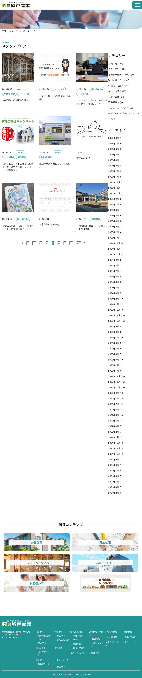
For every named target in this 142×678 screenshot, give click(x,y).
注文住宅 (58, 631)
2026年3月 (113, 165)
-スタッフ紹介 (78, 647)
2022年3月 (113, 426)
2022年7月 (113, 404)
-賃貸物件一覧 (43, 663)
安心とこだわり (77, 653)
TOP (4, 31)
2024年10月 (114, 254)
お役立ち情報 (111, 631)
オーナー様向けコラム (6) (121, 74)
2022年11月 (114, 381)
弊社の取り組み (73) (118, 85)
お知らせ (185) (115, 63)
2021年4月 (113, 487)
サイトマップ (130, 642)
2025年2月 (113, 232)
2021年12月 (114, 442)
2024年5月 (113, 282)
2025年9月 (113, 198)
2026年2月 (113, 171)
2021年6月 (113, 476)
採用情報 (128, 631)
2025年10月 (114, 193)
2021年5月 (113, 481)
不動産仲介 (40, 647)
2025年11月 (114, 187)
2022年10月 (114, 387)
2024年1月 (113, 304)
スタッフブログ (17, 31)
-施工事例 (41, 642)
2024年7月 (113, 270)
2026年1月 (113, 176)
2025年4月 (113, 221)
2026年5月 (113, 154)
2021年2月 (113, 492)
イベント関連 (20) (117, 91)
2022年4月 (113, 420)
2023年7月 (113, 337)
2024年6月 (113, 276)
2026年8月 (113, 137)
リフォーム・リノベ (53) (120, 107)
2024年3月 (113, 293)
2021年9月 (113, 459)
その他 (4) (113, 118)
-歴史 (74, 639)
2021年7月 (113, 470)
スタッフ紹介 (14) (117, 69)
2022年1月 (113, 437)
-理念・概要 (77, 635)
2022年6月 (113, 409)
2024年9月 (113, 259)
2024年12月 (114, 243)
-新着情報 (95, 638)
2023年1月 (113, 370)
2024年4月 (113, 287)
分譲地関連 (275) (116, 96)
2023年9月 (113, 326)
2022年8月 (113, 398)
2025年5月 (113, 215)
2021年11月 (114, 448)
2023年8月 (113, 331)
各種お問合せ (130, 636)
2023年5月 (113, 348)
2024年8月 (113, 265)
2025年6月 (113, 209)
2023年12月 (114, 309)
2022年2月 (113, 431)
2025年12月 (114, 182)
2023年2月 (113, 365)
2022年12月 (114, 376)
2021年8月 (113, 465)
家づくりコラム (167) (119, 80)
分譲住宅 (39, 631)
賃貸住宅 (39, 659)
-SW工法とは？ (63, 639)
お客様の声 (94, 653)
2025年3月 (113, 226)
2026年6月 (113, 149)
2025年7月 (113, 204)
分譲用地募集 (111, 636)
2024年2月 (113, 298)
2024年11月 (114, 248)
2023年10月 (114, 320)
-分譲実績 (76, 643)
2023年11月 (114, 315)
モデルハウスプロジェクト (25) (123, 113)
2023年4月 (113, 354)
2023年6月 (113, 343)
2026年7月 (113, 143)
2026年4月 (113, 160)
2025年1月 (113, 237)
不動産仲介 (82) (116, 102)
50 (78, 243)
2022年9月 (113, 392)
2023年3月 (113, 359)
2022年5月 (113, 415)
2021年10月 (114, 453)
